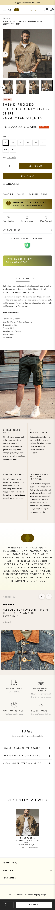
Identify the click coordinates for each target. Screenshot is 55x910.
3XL (43, 142)
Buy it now (27, 176)
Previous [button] (5, 54)
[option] (27, 53)
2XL (35, 142)
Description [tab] (22, 279)
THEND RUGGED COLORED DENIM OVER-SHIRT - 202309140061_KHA (27, 841)
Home (5, 18)
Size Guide (11, 157)
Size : (6, 136)
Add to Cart (34, 905)
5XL (13, 149)
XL (28, 142)
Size (6, 903)
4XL (5, 149)
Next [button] (50, 54)
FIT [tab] (34, 279)
